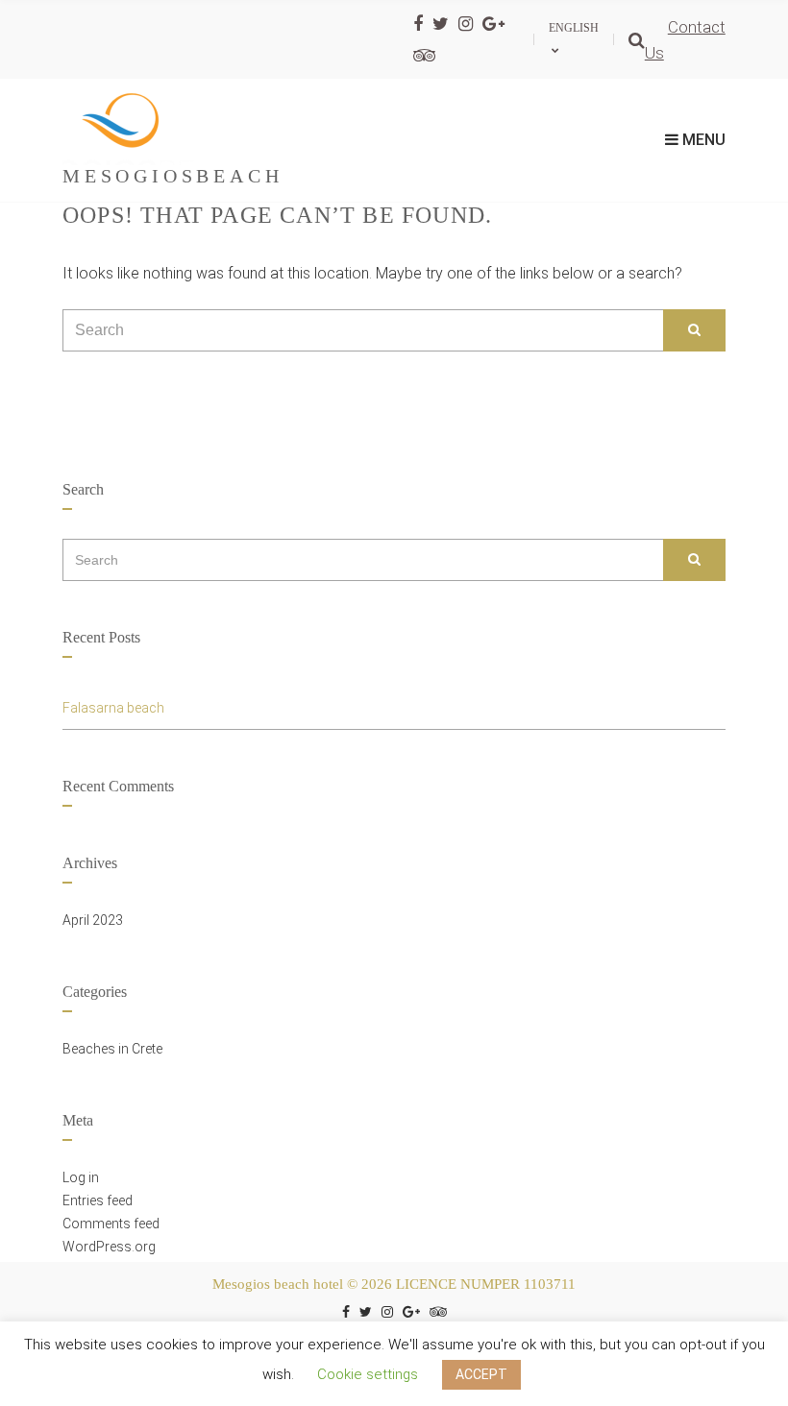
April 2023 (92, 920)
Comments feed (111, 1223)
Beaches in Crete (112, 1048)
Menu (702, 140)
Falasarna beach (113, 707)
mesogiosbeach (172, 175)
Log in (80, 1177)
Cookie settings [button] (367, 1374)
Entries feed (97, 1200)
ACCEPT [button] (481, 1374)
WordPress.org (109, 1246)
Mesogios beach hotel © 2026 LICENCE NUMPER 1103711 (394, 1284)
